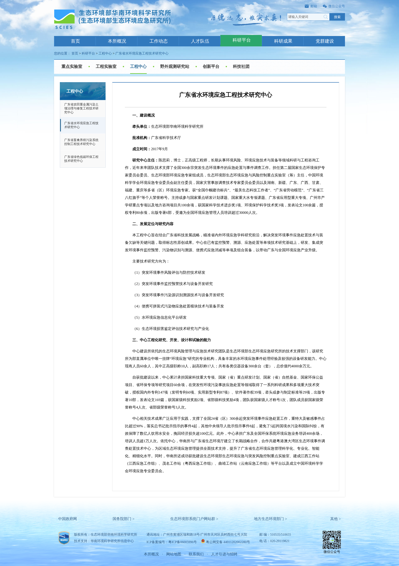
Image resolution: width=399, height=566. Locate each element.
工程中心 (105, 53)
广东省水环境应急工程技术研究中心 (142, 53)
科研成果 (283, 41)
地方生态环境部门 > (270, 519)
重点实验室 (72, 66)
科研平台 (242, 40)
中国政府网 (67, 519)
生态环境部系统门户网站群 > (194, 519)
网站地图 (173, 554)
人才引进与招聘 (224, 554)
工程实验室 (106, 66)
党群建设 (325, 41)
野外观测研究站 (174, 66)
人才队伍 (200, 41)
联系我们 (196, 554)
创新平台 (211, 66)
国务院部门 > (123, 519)
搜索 (337, 17)
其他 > (335, 519)
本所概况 (117, 41)
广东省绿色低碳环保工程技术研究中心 (81, 158)
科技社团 (241, 66)
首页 (75, 41)
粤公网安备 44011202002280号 (228, 542)
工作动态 (158, 41)
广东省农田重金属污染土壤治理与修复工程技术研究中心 (81, 108)
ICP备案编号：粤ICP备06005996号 (172, 542)
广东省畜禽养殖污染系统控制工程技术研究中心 (81, 142)
